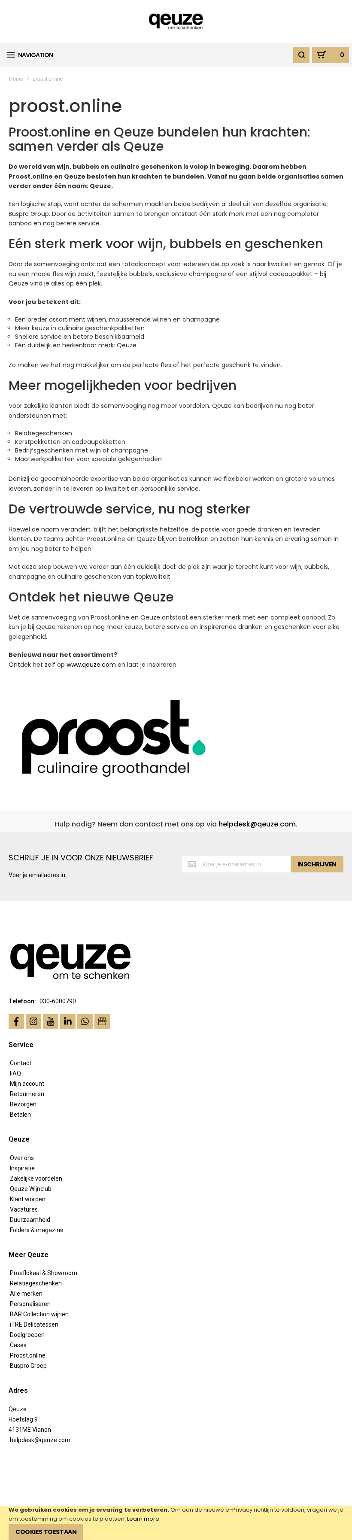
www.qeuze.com (91, 664)
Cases (18, 1345)
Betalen (20, 1114)
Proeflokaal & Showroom (43, 1273)
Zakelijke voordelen (36, 1178)
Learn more (143, 1519)
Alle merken (26, 1293)
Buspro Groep (28, 1365)
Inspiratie (22, 1168)
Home (16, 79)
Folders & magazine (37, 1230)
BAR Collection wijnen (39, 1314)
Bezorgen (23, 1104)
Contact (20, 1063)
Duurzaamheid (30, 1219)
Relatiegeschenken (36, 1283)
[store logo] (176, 21)
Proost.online (28, 1355)
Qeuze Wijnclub (31, 1188)
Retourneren (27, 1093)
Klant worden (28, 1199)
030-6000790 (57, 1001)
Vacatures (24, 1209)
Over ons (22, 1157)
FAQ (15, 1073)
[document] (176, 1523)
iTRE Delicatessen (34, 1324)
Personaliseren (30, 1303)
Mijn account (27, 1083)
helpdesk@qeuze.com (257, 824)
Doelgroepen (27, 1334)
